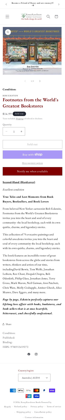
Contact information (34, 417)
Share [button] (8, 324)
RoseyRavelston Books (31, 402)
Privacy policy (37, 406)
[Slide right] (39, 81)
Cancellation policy (43, 412)
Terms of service (54, 406)
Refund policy (20, 406)
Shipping (19, 118)
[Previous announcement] (6, 4)
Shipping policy (24, 412)
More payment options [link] (32, 163)
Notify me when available (32, 171)
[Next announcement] (58, 4)
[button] (7, 17)
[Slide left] (25, 81)
